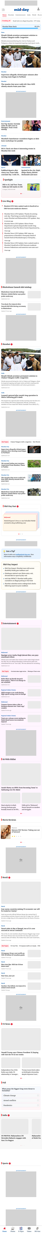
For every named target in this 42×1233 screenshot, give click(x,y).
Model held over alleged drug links (23, 21)
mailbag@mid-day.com (23, 554)
